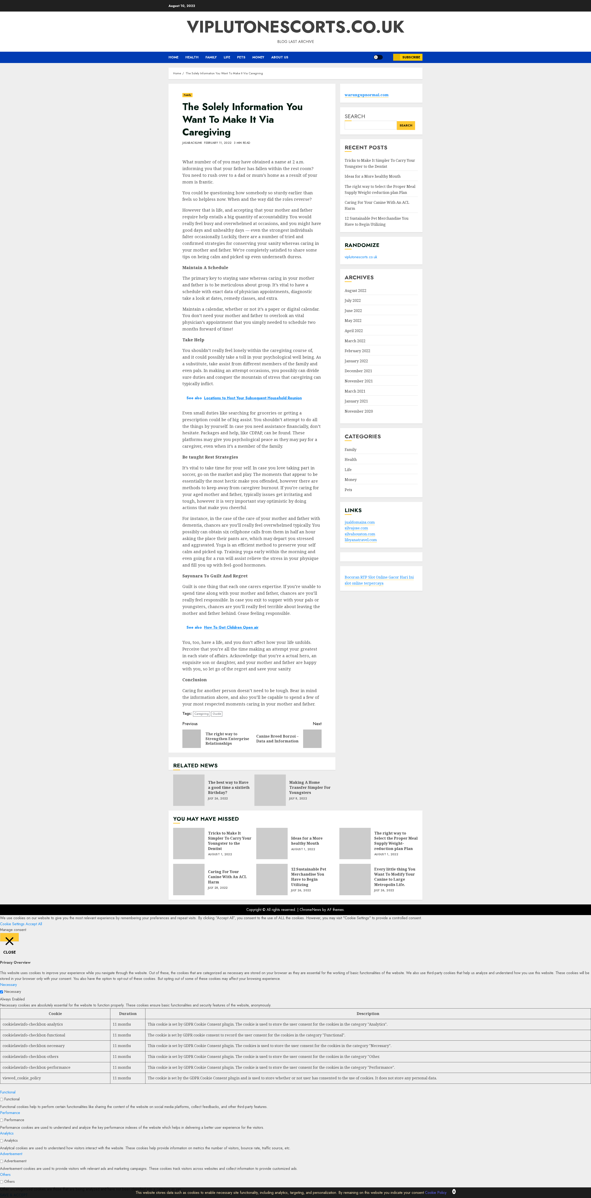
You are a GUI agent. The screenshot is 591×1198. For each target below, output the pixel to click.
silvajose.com (356, 528)
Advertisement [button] (11, 1153)
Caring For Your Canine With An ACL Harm (189, 879)
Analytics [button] (7, 1133)
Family (211, 57)
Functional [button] (7, 1092)
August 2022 (355, 290)
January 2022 (356, 360)
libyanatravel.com (361, 539)
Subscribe (411, 57)
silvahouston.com (360, 534)
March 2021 (355, 391)
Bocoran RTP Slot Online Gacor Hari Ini (379, 577)
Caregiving (201, 714)
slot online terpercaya (364, 583)
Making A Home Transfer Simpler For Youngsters (270, 790)
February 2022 (357, 350)
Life (227, 57)
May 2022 (353, 320)
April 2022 (354, 330)
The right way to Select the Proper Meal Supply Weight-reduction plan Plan (355, 843)
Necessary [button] (8, 984)
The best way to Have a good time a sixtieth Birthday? (189, 790)
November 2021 (359, 381)
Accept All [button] (34, 924)
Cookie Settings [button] (12, 924)
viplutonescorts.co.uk (295, 27)
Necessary (12, 991)
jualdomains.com (360, 522)
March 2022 (355, 340)
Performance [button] (10, 1112)
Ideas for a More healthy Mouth (373, 176)
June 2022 (353, 310)
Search (355, 116)
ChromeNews (310, 909)
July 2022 (353, 300)
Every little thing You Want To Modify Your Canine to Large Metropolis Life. (355, 879)
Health (192, 57)
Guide (217, 714)
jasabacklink (192, 143)
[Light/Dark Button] (378, 57)
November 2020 (359, 411)
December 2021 (358, 370)
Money (258, 57)
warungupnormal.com (367, 94)
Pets (241, 57)
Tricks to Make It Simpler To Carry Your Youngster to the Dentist (189, 843)
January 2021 (356, 401)
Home (173, 57)
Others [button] (5, 1174)
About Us (279, 57)
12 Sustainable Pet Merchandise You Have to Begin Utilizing (272, 879)
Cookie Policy (435, 1192)
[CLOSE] (9, 937)
